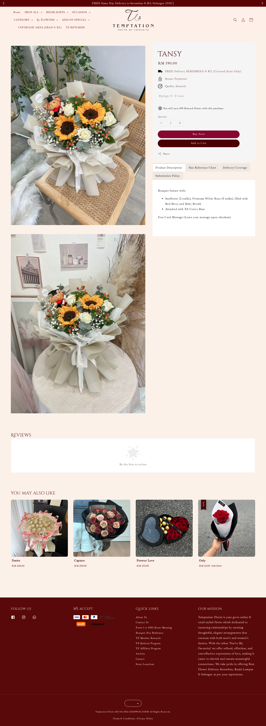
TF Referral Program (148, 643)
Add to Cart (198, 143)
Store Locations (145, 664)
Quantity (162, 116)
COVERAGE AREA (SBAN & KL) (40, 27)
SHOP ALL (32, 12)
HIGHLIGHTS (55, 12)
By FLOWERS (46, 19)
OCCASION (79, 12)
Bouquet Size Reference (149, 632)
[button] (235, 20)
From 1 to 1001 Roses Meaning (154, 627)
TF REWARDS (75, 27)
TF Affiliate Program (148, 648)
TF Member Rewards (148, 638)
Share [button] (166, 153)
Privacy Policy (145, 718)
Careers (140, 658)
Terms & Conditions (124, 718)
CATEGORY (22, 19)
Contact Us (142, 622)
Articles (140, 653)
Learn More (202, 3)
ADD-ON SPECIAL (74, 19)
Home (16, 12)
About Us (141, 617)
